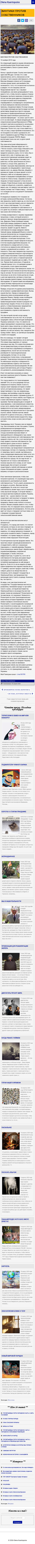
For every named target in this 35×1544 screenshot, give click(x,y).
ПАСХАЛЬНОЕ (7, 1127)
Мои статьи (11, 1400)
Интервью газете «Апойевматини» (12, 1496)
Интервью (11, 1503)
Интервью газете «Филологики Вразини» (14, 1492)
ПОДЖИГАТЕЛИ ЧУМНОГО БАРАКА (14, 765)
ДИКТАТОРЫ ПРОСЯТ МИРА (12, 993)
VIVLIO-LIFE (6, 1480)
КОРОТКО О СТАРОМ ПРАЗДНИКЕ (14, 812)
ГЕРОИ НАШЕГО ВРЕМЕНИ (11, 1083)
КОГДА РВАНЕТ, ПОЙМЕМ (11, 1038)
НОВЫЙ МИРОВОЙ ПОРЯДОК (12, 1356)
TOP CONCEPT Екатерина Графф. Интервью (15, 1477)
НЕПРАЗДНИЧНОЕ (8, 856)
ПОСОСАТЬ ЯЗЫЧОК (9, 1172)
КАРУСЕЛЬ (5, 1266)
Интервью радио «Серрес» (10, 1488)
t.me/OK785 (21, 674)
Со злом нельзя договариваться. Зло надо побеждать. (18, 1467)
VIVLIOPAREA (6, 1484)
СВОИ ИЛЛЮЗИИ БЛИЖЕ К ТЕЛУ (13, 1311)
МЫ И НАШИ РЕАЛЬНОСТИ (11, 901)
